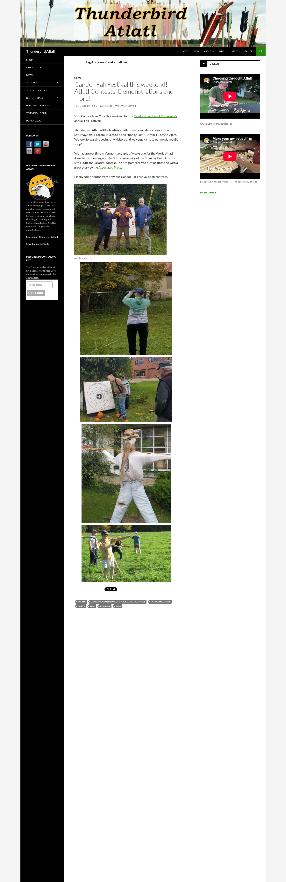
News (77, 77)
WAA (118, 606)
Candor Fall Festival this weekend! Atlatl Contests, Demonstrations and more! (124, 91)
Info (221, 51)
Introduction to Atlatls (37, 243)
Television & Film (36, 113)
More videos (209, 192)
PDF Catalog (34, 120)
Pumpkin (105, 606)
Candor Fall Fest (160, 601)
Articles (31, 82)
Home (185, 51)
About (207, 51)
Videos (236, 51)
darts (81, 606)
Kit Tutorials (34, 97)
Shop (196, 51)
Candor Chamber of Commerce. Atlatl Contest (118, 601)
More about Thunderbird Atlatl (42, 236)
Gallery (249, 51)
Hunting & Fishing (37, 105)
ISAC (92, 606)
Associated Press (109, 167)
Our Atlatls (33, 67)
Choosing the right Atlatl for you (216, 123)
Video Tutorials (36, 90)
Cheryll (107, 105)
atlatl (81, 601)
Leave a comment (129, 105)
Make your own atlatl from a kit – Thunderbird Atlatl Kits (228, 181)
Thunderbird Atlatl (40, 51)
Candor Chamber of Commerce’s (155, 116)
